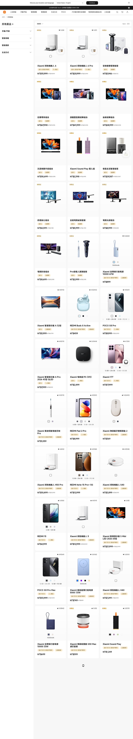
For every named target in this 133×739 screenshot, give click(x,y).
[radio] (50, 56)
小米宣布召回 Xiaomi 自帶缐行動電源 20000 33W (64, 7)
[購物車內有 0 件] (122, 12)
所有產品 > (7, 24)
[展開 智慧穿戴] (38, 12)
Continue (92, 3)
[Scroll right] (128, 319)
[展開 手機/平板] (27, 12)
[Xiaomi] (4, 12)
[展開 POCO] (67, 12)
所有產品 (10, 17)
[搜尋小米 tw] (117, 12)
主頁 (3, 17)
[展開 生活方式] (58, 12)
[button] (129, 3)
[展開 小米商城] (17, 12)
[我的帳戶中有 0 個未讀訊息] (127, 12)
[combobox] (39, 24)
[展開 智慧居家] (48, 12)
